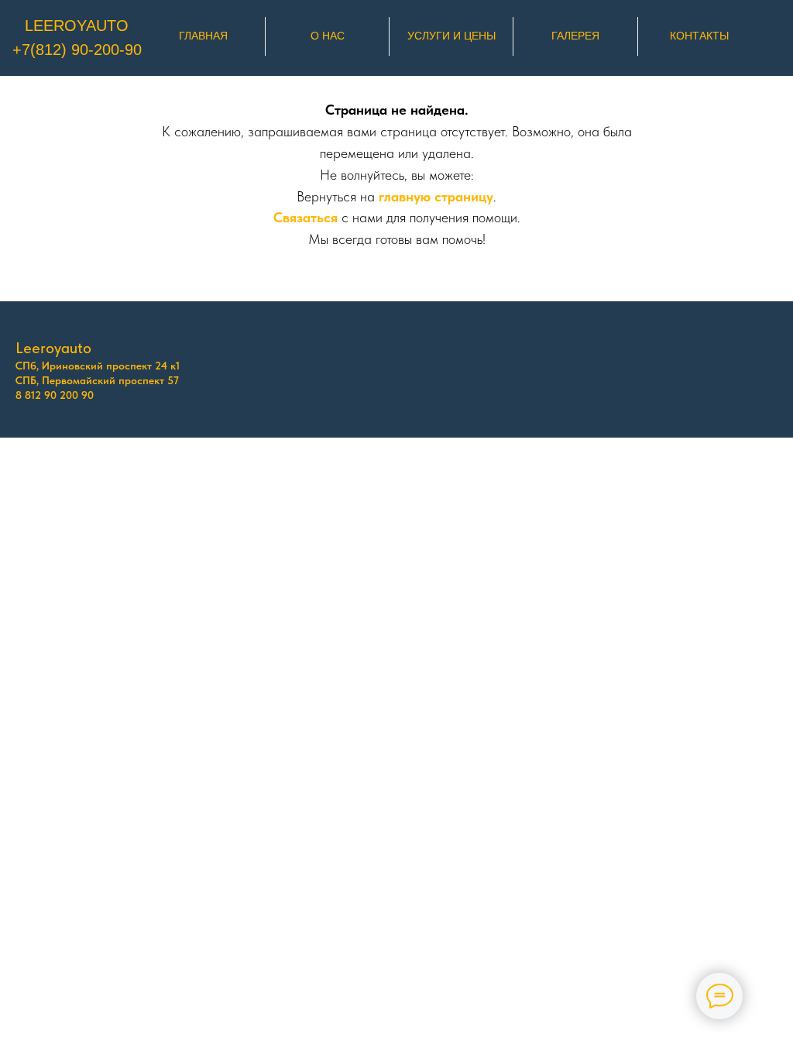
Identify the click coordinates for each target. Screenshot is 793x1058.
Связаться (305, 217)
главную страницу (436, 196)
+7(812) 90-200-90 (77, 49)
